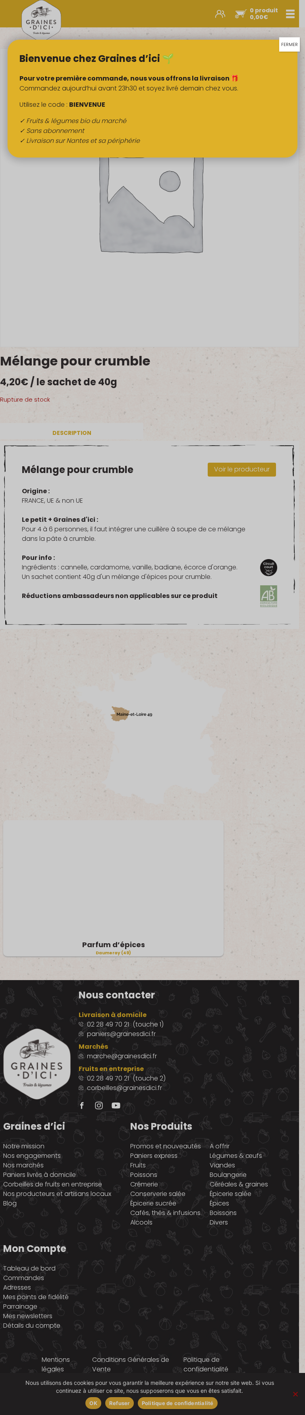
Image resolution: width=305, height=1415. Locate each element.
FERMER (289, 44)
